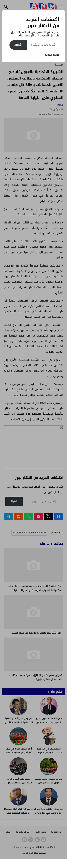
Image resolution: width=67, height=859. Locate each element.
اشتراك (18, 45)
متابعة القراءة (52, 54)
